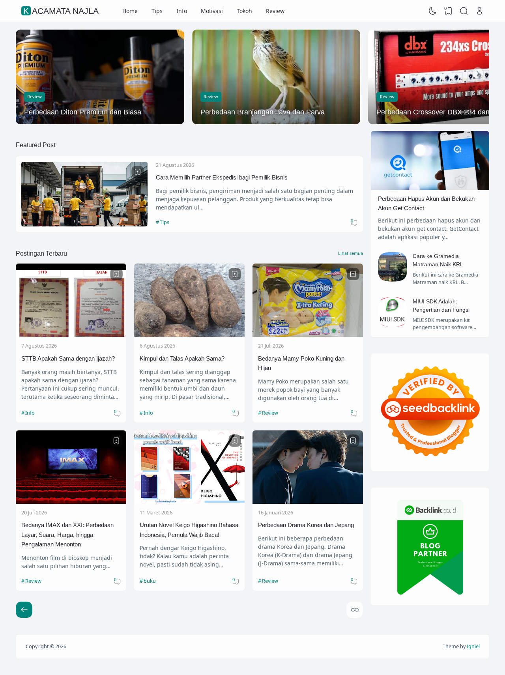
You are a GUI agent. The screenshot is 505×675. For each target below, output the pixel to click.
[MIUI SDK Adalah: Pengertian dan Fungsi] (393, 324)
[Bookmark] (137, 172)
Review (275, 11)
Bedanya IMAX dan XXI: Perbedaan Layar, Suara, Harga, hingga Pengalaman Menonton (67, 535)
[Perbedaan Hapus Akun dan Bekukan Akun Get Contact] (430, 188)
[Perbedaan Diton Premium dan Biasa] (100, 77)
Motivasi (212, 11)
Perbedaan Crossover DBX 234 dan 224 (439, 112)
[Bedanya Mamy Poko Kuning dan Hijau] (307, 334)
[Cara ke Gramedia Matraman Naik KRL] (393, 279)
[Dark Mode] (432, 11)
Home (130, 11)
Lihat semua (350, 253)
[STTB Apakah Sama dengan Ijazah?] (71, 334)
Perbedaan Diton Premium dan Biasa (82, 112)
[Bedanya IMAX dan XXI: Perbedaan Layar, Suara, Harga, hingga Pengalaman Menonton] (71, 501)
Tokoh (244, 11)
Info (181, 11)
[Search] (464, 11)
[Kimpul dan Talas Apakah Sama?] (189, 334)
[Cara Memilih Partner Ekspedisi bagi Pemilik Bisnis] (84, 224)
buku (150, 581)
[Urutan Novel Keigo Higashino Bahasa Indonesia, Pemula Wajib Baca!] (189, 501)
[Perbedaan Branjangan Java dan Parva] (276, 77)
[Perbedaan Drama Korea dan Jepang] (307, 501)
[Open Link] (479, 11)
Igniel (473, 646)
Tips (157, 11)
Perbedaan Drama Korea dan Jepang (306, 525)
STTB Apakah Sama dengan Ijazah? (68, 358)
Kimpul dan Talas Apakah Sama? (182, 358)
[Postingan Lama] (24, 610)
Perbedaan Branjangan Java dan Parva (262, 112)
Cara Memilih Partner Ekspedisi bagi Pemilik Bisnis (222, 177)
